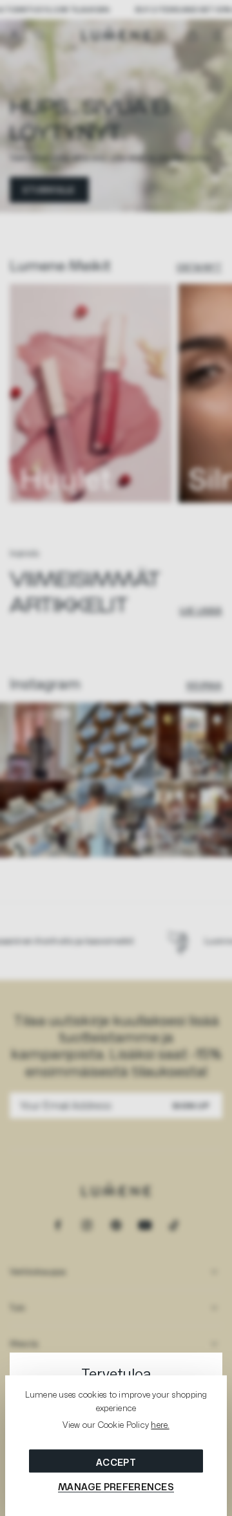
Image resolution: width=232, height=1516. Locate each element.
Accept (116, 1462)
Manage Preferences (116, 1486)
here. (160, 1425)
